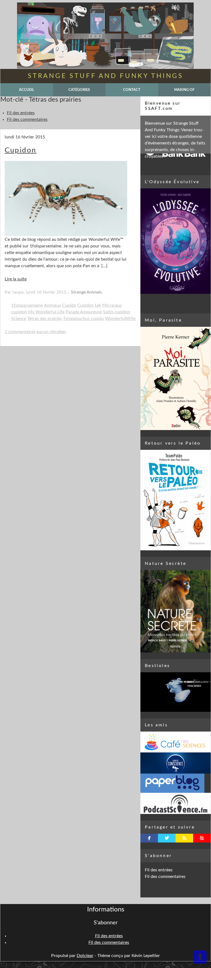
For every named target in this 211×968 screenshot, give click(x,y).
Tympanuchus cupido (83, 318)
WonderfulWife (120, 318)
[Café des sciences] (175, 742)
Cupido (69, 305)
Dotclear (85, 955)
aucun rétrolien (51, 332)
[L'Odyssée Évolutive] (175, 241)
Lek (98, 305)
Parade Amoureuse (84, 312)
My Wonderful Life (46, 312)
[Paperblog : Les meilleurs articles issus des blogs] (175, 783)
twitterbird (167, 838)
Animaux (52, 305)
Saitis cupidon (116, 312)
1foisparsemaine (27, 305)
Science (18, 318)
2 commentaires (20, 332)
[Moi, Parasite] (175, 378)
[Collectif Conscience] (175, 763)
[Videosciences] (175, 803)
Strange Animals (86, 292)
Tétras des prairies (44, 318)
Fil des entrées (21, 113)
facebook (149, 838)
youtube (202, 838)
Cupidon (21, 150)
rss (184, 838)
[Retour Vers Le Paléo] (175, 500)
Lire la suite (16, 279)
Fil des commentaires (27, 119)
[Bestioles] (175, 692)
